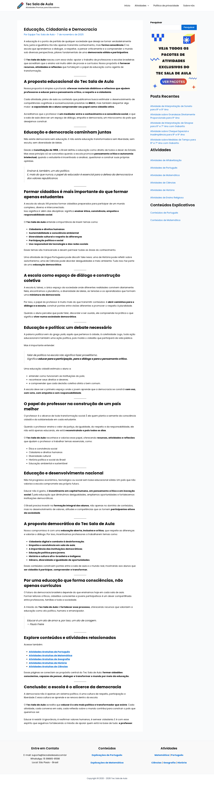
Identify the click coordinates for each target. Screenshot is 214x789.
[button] (147, 5)
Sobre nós (189, 5)
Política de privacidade (166, 5)
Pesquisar (189, 27)
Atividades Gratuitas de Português (49, 651)
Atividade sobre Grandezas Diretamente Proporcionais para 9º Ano (172, 116)
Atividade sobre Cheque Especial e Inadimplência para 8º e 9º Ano (169, 133)
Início (127, 5)
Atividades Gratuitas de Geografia (49, 659)
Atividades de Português (163, 167)
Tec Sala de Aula (39, 4)
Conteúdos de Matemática (165, 220)
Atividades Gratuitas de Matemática (50, 655)
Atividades (140, 5)
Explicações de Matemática (107, 762)
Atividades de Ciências (163, 182)
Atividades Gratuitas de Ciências (48, 666)
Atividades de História (162, 190)
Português (177, 755)
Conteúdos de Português (164, 212)
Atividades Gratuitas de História (48, 662)
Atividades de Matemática (165, 175)
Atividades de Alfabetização (166, 160)
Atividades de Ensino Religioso (167, 197)
